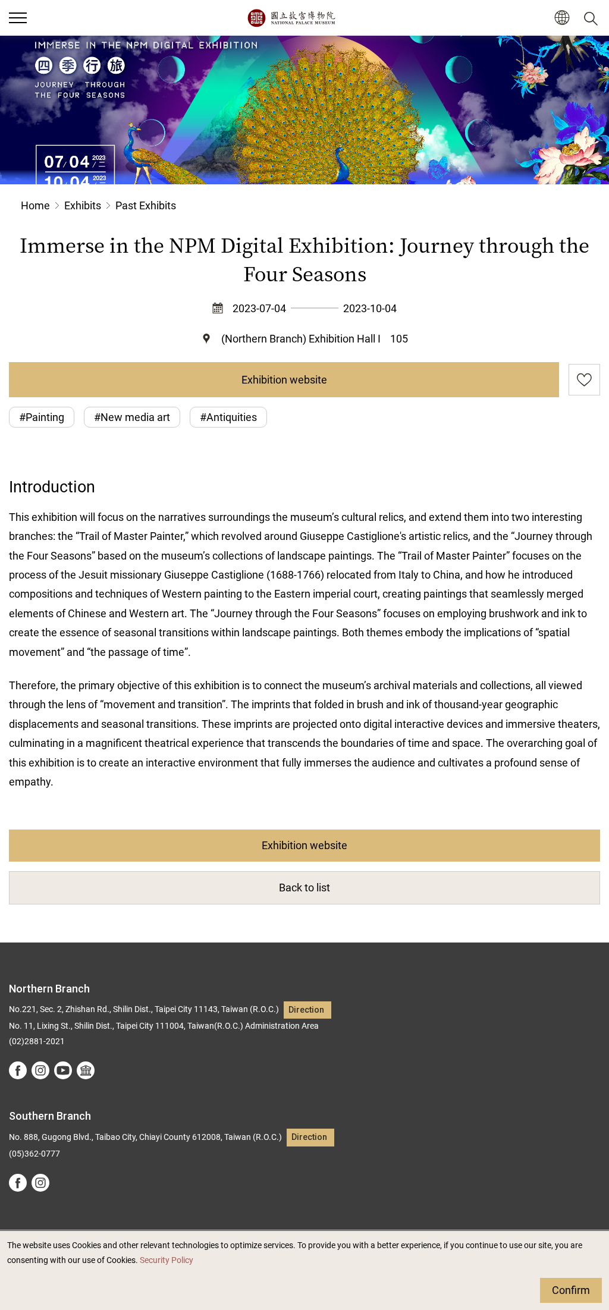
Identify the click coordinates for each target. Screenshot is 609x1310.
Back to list (304, 887)
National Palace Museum (291, 18)
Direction (306, 1010)
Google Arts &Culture (86, 1070)
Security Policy (166, 1260)
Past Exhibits (145, 205)
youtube (63, 1070)
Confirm (571, 1290)
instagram (40, 1070)
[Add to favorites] (584, 379)
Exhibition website (284, 379)
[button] (18, 18)
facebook (18, 1070)
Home (35, 205)
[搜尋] (593, 18)
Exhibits (82, 205)
